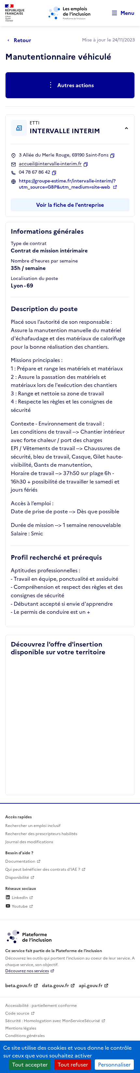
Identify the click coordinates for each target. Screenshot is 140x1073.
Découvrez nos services (27, 971)
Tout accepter (30, 1064)
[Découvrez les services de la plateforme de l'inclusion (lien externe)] (29, 936)
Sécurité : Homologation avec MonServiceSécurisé (52, 1021)
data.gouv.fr (55, 985)
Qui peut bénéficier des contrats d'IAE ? (42, 869)
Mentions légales (20, 1028)
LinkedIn (19, 898)
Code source (17, 1013)
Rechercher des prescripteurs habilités (41, 834)
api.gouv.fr (91, 985)
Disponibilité (17, 878)
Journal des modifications (29, 842)
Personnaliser (114, 1064)
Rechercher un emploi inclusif (33, 826)
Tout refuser (73, 1064)
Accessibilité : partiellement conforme (41, 1006)
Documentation (20, 861)
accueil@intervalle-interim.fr (50, 164)
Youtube (19, 906)
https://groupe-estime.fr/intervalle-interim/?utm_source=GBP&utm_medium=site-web (67, 184)
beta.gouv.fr (18, 985)
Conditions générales (25, 1036)
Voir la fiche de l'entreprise (70, 205)
